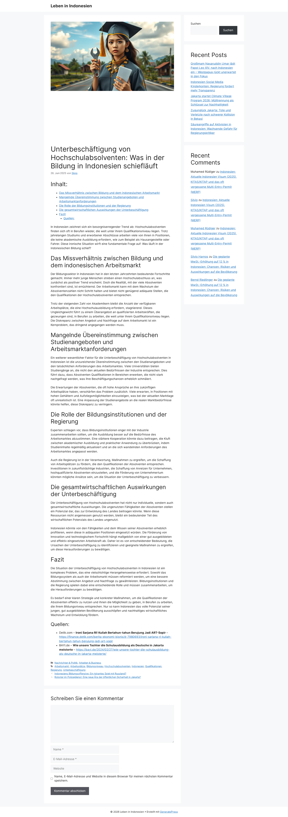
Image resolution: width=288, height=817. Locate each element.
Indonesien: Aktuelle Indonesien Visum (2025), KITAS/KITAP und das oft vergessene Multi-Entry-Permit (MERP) (214, 182)
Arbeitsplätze (77, 666)
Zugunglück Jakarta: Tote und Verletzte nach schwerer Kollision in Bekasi (213, 114)
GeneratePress (169, 811)
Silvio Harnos (199, 256)
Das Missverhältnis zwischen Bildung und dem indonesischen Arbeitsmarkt (109, 193)
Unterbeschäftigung (74, 669)
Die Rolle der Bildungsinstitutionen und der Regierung (95, 205)
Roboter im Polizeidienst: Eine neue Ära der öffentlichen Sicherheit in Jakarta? (97, 677)
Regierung (56, 669)
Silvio (194, 200)
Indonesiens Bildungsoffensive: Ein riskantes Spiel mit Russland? (90, 673)
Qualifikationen (153, 666)
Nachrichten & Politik (66, 662)
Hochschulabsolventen (117, 666)
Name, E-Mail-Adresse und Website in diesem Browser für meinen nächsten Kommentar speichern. (113, 778)
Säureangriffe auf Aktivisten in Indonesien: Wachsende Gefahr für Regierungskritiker (214, 129)
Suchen (196, 23)
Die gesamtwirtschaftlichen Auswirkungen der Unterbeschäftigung (103, 209)
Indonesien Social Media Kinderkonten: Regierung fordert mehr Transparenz (212, 86)
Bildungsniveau (94, 666)
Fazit (62, 214)
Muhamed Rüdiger (203, 228)
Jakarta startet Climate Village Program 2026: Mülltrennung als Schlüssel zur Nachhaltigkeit (212, 100)
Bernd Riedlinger (202, 279)
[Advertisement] (112, 120)
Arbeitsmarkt (61, 666)
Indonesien (138, 666)
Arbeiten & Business (90, 662)
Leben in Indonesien (71, 5)
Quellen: (69, 218)
